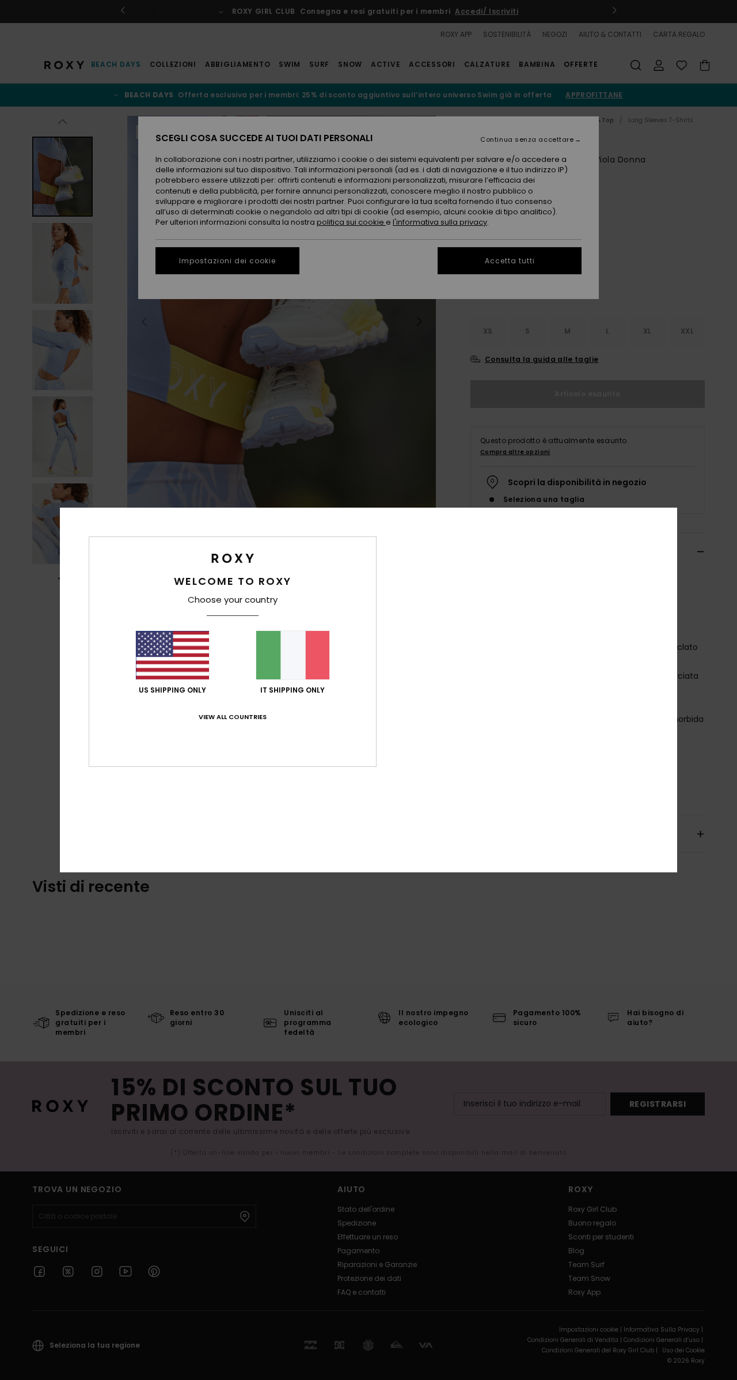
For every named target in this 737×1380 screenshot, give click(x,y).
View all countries (233, 716)
